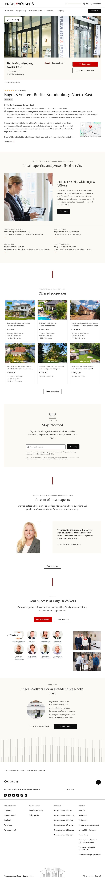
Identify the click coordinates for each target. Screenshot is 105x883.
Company (60, 10)
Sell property (21, 10)
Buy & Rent (9, 10)
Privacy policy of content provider (62, 711)
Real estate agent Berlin (13, 82)
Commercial (49, 10)
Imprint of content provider (59, 708)
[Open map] (90, 129)
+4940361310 (71, 789)
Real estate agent (35, 10)
